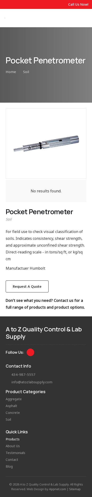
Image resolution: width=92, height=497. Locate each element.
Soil (9, 219)
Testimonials (15, 452)
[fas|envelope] (8, 382)
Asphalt (11, 406)
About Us (13, 446)
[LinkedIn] (30, 352)
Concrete (13, 412)
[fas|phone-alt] (8, 374)
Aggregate (14, 399)
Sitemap (75, 489)
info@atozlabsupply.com (31, 382)
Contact (12, 459)
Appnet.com (57, 489)
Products (13, 439)
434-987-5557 (23, 374)
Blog (9, 466)
